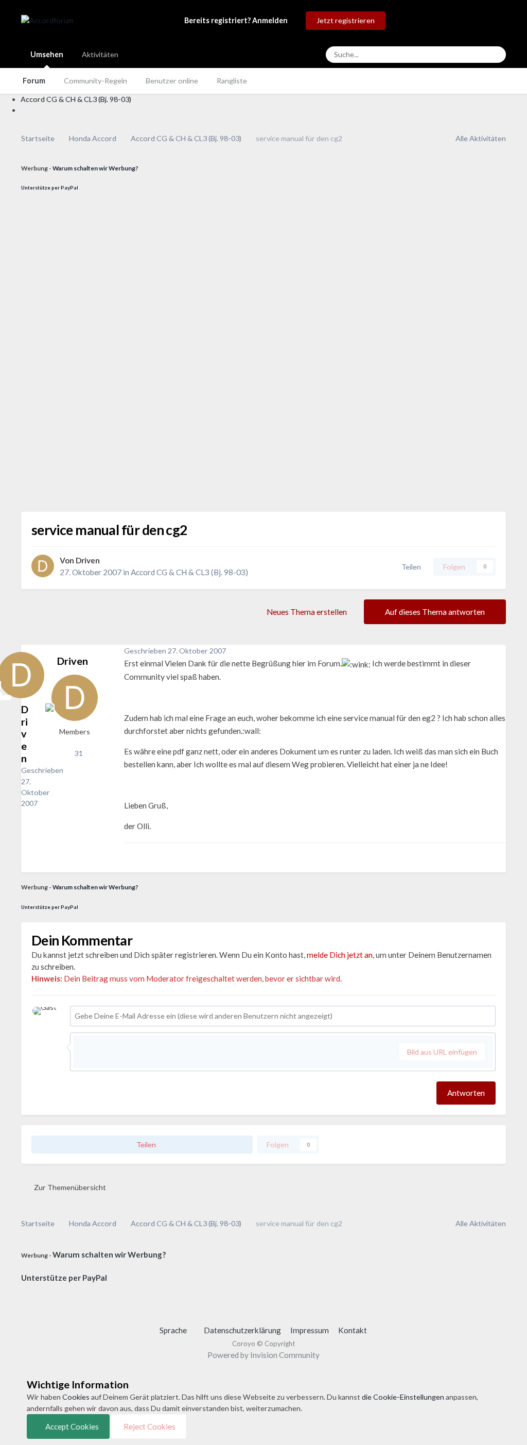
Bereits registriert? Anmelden (237, 20)
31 (77, 753)
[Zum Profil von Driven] (42, 566)
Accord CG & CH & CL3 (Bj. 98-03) (189, 572)
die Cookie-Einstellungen (403, 1396)
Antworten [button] (466, 1092)
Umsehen (46, 54)
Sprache (174, 1330)
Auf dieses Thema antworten (435, 611)
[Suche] (495, 54)
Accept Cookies (71, 1426)
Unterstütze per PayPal (49, 188)
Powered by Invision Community (263, 1355)
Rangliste (232, 80)
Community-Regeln (95, 80)
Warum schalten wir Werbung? (95, 168)
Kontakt (352, 1330)
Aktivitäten (100, 54)
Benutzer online (172, 80)
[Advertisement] (83, 357)
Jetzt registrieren (346, 20)
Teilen (409, 566)
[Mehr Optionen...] (495, 651)
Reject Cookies (148, 1426)
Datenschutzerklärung (242, 1330)
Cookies (76, 1396)
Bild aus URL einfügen (442, 1051)
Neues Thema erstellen (307, 611)
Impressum (309, 1330)
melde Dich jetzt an (340, 954)
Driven (88, 560)
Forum (34, 80)
